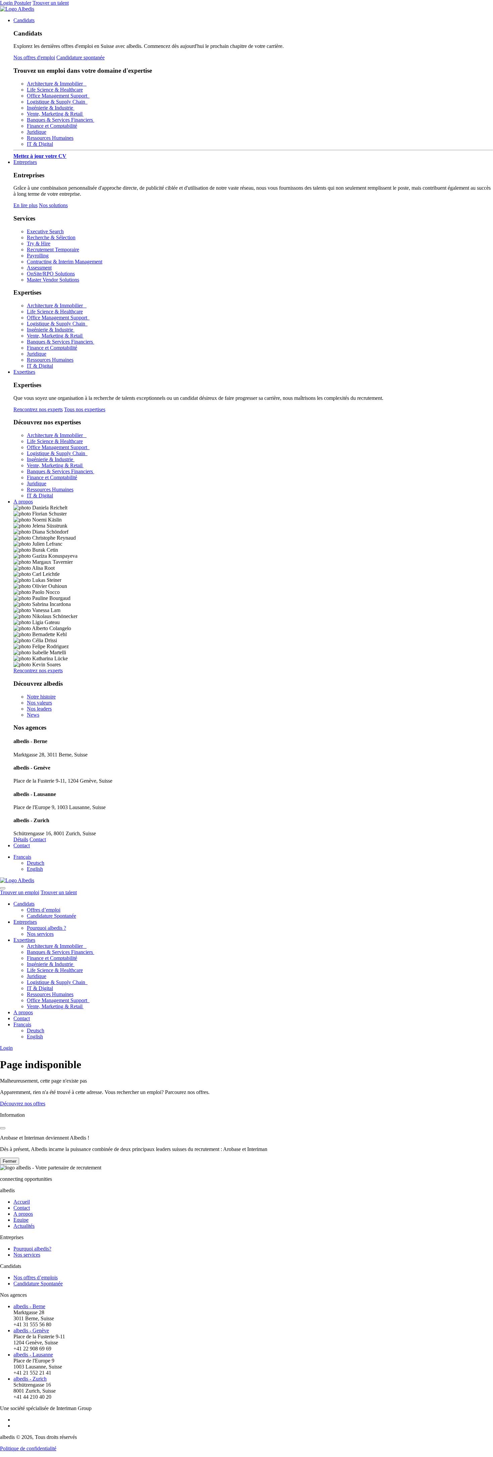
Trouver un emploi (19, 892)
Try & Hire (38, 243)
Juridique (36, 132)
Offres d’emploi (43, 910)
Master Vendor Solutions (53, 280)
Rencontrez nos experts (38, 409)
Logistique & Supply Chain (57, 102)
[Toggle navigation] (2, 888)
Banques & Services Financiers (60, 120)
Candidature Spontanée (51, 916)
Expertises (24, 372)
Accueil (21, 1202)
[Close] (2, 1128)
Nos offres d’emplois (35, 1277)
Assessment (39, 267)
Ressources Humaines (50, 138)
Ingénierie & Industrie (50, 108)
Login (7, 3)
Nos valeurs (39, 703)
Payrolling (38, 255)
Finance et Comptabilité (52, 126)
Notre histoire (41, 697)
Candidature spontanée (80, 57)
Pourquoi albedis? (32, 1249)
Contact (38, 839)
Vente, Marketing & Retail (55, 114)
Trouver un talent (51, 3)
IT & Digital (40, 144)
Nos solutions (53, 205)
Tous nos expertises (84, 409)
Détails (20, 839)
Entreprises (25, 162)
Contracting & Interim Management (64, 261)
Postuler (22, 3)
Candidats (24, 20)
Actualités (24, 1226)
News (33, 715)
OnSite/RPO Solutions (51, 274)
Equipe (21, 1220)
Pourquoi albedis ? (46, 928)
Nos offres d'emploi (34, 57)
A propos (23, 501)
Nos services (40, 934)
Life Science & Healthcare (55, 90)
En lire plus (25, 205)
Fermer (9, 1161)
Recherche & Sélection (51, 237)
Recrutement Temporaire (53, 249)
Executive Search (45, 231)
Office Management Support (58, 96)
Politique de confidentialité (28, 1448)
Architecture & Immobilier (57, 83)
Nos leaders (39, 709)
